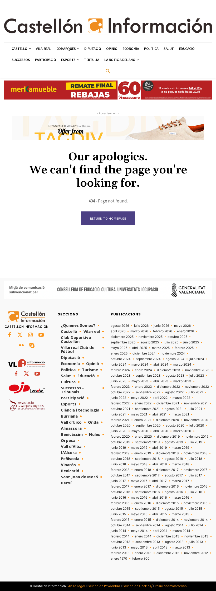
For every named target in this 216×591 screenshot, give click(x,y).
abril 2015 (159, 514)
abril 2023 (160, 381)
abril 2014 (160, 530)
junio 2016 (118, 497)
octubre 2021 (120, 408)
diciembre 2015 (167, 503)
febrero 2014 (120, 536)
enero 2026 (185, 331)
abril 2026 (118, 331)
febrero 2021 (120, 420)
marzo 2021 (180, 414)
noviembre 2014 (196, 519)
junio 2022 (118, 397)
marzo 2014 (181, 530)
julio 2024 (196, 359)
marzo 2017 (180, 481)
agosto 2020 (175, 425)
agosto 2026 (120, 325)
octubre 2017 (120, 475)
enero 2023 (143, 386)
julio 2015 (195, 508)
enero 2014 (143, 536)
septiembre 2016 (147, 492)
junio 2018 (118, 464)
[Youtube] (41, 335)
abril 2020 (160, 431)
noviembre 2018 (195, 453)
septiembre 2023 (148, 375)
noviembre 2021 (196, 403)
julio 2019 (195, 442)
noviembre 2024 (173, 353)
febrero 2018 (120, 469)
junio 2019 (118, 447)
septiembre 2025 (123, 342)
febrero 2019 (120, 453)
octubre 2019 (120, 442)
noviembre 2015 (195, 503)
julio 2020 (196, 425)
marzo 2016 (180, 497)
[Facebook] (9, 335)
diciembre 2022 (168, 386)
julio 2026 (141, 325)
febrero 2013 (120, 553)
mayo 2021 (139, 414)
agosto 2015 (174, 508)
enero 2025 (119, 353)
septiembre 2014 (147, 525)
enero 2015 (142, 519)
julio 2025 (171, 342)
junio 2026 (161, 325)
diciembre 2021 (167, 403)
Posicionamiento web (170, 586)
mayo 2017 (139, 481)
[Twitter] (20, 335)
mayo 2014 (139, 530)
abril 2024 (160, 364)
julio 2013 (196, 541)
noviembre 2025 (151, 336)
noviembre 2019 (196, 436)
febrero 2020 (120, 436)
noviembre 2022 (197, 386)
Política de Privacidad (103, 586)
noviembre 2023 (197, 370)
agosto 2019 (174, 442)
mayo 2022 (139, 397)
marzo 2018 (180, 464)
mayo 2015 (139, 514)
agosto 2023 (175, 375)
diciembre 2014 (167, 519)
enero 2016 (142, 503)
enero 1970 (119, 558)
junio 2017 (118, 481)
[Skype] (32, 346)
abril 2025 (139, 347)
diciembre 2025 (122, 336)
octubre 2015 (120, 508)
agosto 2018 (174, 458)
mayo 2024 (139, 364)
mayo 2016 (139, 497)
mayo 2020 (139, 431)
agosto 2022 (174, 392)
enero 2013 (143, 553)
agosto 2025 (149, 342)
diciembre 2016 (167, 486)
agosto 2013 (174, 541)
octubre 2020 (121, 425)
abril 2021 (159, 414)
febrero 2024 (120, 370)
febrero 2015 (120, 519)
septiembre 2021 (147, 408)
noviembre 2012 (196, 553)
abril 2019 (159, 447)
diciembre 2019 (168, 436)
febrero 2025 (184, 347)
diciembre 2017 (167, 469)
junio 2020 (118, 431)
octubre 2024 (121, 359)
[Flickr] (21, 346)
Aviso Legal (76, 586)
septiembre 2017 (147, 475)
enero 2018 (142, 469)
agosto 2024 (175, 359)
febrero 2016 (120, 503)
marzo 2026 (139, 331)
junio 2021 (118, 414)
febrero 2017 (120, 486)
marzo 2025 (161, 347)
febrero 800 (141, 558)
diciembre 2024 (144, 353)
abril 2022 (160, 397)
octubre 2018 (120, 458)
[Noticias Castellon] (108, 25)
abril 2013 (160, 547)
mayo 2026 (182, 325)
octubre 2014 (120, 525)
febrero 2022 (120, 403)
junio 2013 (118, 547)
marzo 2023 (182, 381)
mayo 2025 (119, 347)
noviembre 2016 (195, 486)
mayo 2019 (139, 447)
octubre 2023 (121, 375)
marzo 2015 (180, 514)
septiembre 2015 (147, 508)
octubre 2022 (120, 392)
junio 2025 (191, 342)
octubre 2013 (120, 541)
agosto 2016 (174, 492)
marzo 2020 (182, 431)
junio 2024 (118, 364)
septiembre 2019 (147, 442)
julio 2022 (196, 392)
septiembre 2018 (147, 458)
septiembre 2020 (148, 425)
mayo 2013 (139, 547)
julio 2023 (196, 375)
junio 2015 (118, 514)
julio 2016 (195, 492)
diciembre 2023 (168, 370)
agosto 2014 (174, 525)
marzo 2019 (180, 447)
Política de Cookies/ (137, 586)
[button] (108, 71)
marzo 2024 (182, 364)
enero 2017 (142, 486)
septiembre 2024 (148, 359)
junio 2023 (118, 381)
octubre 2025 (177, 336)
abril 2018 (159, 464)
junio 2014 (118, 530)
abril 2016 (159, 497)
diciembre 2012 (167, 553)
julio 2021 (195, 408)
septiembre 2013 (147, 541)
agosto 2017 (174, 475)
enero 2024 (143, 370)
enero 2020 (143, 436)
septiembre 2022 (147, 392)
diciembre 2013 (167, 536)
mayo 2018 (139, 464)
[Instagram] (31, 335)
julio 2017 (195, 475)
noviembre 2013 (196, 536)
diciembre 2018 (167, 453)
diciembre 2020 (167, 420)
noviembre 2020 (196, 420)
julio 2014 (196, 525)
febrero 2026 (162, 331)
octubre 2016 (120, 492)
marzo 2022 (181, 397)
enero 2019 (142, 453)
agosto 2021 (174, 408)
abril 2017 (159, 481)
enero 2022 (143, 403)
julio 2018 (195, 458)
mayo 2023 (139, 381)
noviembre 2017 (195, 469)
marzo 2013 (181, 547)
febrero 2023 (120, 386)
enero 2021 (142, 420)
